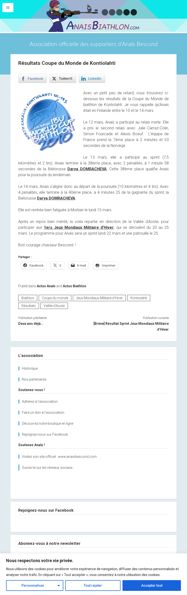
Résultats (28, 306)
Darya (73, 169)
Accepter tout (151, 585)
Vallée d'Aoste (54, 306)
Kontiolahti (139, 298)
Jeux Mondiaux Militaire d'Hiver (99, 298)
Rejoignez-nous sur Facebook (45, 434)
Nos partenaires (34, 379)
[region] (93, 574)
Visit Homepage (93, 16)
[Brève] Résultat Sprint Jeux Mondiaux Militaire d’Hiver (131, 326)
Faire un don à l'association (43, 412)
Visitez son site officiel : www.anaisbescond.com (59, 457)
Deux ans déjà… (30, 324)
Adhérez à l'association (40, 401)
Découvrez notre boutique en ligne (47, 423)
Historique (30, 368)
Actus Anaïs (46, 286)
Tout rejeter (93, 585)
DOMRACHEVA (93, 169)
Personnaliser (32, 585)
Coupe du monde (55, 298)
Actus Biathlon (74, 286)
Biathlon (27, 298)
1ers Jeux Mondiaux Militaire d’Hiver (79, 227)
